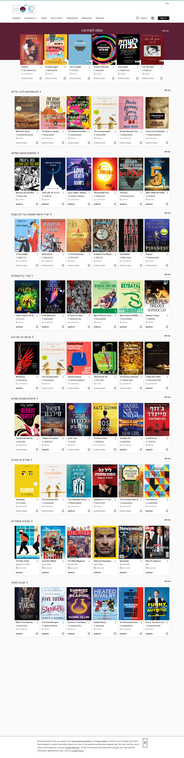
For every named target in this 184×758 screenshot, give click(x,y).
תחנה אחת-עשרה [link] (153, 377)
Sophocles (151, 319)
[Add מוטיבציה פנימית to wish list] (113, 78)
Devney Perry (22, 626)
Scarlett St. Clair (75, 319)
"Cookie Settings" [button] (72, 747)
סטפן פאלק (100, 70)
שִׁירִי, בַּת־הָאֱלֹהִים (21, 276)
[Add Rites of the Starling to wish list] (37, 634)
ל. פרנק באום (48, 257)
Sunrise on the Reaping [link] (78, 622)
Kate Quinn (100, 442)
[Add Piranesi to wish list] (166, 265)
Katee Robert (48, 319)
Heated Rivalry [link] (100, 622)
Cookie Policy (78, 750)
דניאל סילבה (48, 442)
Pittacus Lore (100, 196)
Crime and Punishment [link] (155, 131)
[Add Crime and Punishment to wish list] (166, 143)
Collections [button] (30, 18)
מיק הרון (72, 442)
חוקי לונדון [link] (72, 438)
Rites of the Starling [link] (24, 622)
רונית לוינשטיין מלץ (29, 70)
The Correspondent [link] (102, 131)
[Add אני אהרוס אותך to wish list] (115, 388)
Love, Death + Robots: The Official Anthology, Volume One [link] (78, 193)
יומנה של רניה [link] (148, 67)
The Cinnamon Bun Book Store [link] (130, 500)
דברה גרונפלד (125, 70)
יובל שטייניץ (48, 196)
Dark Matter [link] (125, 254)
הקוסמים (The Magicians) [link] (104, 254)
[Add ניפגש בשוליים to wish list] (64, 78)
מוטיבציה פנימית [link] (101, 67)
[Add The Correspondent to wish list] (115, 143)
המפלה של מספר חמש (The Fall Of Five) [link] (156, 193)
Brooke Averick (127, 135)
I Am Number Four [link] (101, 193)
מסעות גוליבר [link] (22, 254)
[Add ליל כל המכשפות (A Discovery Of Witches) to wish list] (115, 511)
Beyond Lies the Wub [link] (25, 193)
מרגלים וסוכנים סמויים (23, 398)
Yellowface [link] (20, 500)
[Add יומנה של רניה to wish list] (161, 78)
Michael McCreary (154, 626)
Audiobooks (72, 18)
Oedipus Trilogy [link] (152, 315)
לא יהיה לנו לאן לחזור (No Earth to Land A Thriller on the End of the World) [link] (52, 193)
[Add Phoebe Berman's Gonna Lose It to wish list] (140, 143)
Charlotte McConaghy (25, 135)
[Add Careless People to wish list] (88, 388)
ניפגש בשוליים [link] (51, 67)
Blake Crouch (126, 257)
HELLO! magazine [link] (153, 561)
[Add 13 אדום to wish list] (40, 78)
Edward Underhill (76, 503)
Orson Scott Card (128, 196)
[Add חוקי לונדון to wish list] (88, 450)
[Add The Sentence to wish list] (166, 511)
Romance (100, 18)
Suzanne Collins (75, 626)
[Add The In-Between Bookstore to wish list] (88, 511)
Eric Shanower (101, 319)
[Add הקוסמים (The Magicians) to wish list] (115, 265)
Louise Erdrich (153, 503)
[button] (141, 18)
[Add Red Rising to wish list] (37, 388)
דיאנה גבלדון (74, 257)
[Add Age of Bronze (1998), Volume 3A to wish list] (140, 327)
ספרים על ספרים (20, 460)
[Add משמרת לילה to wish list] (88, 78)
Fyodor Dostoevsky (154, 135)
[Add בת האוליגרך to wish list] (166, 450)
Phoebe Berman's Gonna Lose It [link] (130, 131)
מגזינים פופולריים (21, 521)
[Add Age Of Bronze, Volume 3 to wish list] (115, 327)
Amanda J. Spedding (77, 196)
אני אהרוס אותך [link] (100, 377)
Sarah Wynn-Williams (77, 380)
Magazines (87, 18)
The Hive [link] (123, 193)
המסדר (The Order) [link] (50, 438)
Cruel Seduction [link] (48, 315)
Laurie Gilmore (127, 503)
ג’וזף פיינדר (151, 442)
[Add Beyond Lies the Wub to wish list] (37, 204)
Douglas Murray (127, 626)
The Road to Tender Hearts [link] (52, 131)
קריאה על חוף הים (21, 337)
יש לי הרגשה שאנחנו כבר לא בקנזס (30, 214)
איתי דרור (75, 70)
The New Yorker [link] (22, 561)
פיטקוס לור (151, 196)
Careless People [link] (74, 377)
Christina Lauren (75, 135)
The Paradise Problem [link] (77, 131)
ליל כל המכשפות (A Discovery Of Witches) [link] (104, 500)
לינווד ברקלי (100, 380)
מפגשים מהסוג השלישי (24, 153)
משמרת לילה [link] (75, 67)
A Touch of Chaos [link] (75, 315)
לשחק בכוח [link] (123, 67)
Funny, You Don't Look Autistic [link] (156, 622)
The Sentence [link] (151, 500)
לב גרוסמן (99, 257)
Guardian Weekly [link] (49, 561)
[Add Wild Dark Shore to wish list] (37, 143)
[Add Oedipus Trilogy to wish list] (166, 327)
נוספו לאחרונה (92, 30)
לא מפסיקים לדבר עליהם (25, 92)
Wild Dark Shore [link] (23, 131)
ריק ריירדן (21, 319)
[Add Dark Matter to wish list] (140, 265)
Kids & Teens (57, 18)
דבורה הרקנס (100, 503)
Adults (44, 18)
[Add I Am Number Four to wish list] (115, 204)
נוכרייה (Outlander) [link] (76, 254)
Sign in (163, 18)
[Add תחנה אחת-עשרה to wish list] (166, 388)
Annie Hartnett (49, 135)
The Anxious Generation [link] (130, 377)
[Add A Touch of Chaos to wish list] (88, 327)
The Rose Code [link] (100, 438)
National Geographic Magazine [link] (104, 561)
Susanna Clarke (153, 257)
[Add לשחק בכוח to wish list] (137, 78)
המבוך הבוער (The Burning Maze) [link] (26, 315)
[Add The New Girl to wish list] (140, 450)
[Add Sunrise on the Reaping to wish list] (88, 634)
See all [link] (165, 31)
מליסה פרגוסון (52, 70)
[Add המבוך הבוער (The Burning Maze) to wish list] (37, 327)
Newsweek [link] (124, 561)
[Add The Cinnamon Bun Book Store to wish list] (140, 511)
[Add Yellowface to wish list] (37, 511)
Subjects (17, 18)
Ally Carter (21, 442)
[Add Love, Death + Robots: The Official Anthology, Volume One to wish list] (88, 204)
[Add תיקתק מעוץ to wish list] (62, 265)
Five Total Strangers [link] (50, 622)
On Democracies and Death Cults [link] (130, 622)
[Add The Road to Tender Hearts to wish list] (62, 143)
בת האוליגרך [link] (151, 438)
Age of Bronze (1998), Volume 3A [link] (130, 315)
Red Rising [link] (20, 377)
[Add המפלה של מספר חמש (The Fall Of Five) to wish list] (166, 204)
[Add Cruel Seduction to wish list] (62, 327)
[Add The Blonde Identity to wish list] (37, 450)
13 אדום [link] (24, 67)
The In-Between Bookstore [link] (78, 500)
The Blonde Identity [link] (24, 438)
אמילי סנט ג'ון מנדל (154, 380)
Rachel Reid (100, 626)
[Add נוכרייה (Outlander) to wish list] (88, 265)
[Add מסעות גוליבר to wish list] (37, 265)
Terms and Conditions (81, 741)
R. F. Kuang (22, 503)
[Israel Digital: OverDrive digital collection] (24, 9)
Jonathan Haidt (127, 380)
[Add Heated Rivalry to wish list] (115, 634)
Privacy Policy (101, 741)
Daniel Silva (126, 442)
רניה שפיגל (148, 70)
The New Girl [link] (125, 438)
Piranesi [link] (149, 254)
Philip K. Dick (22, 196)
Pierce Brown (22, 380)
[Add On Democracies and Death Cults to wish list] (140, 634)
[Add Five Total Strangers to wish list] (62, 634)
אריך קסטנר (22, 257)
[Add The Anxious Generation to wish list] (140, 388)
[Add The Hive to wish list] (140, 204)
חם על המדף (18, 582)
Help (167, 3)
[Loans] (153, 18)
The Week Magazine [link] (76, 561)
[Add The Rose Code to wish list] (115, 450)
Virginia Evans (101, 135)
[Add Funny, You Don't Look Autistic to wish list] (166, 634)
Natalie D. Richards (50, 626)
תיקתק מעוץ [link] (47, 254)
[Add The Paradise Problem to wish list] (88, 143)
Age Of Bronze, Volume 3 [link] (104, 315)
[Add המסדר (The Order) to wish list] (62, 450)
